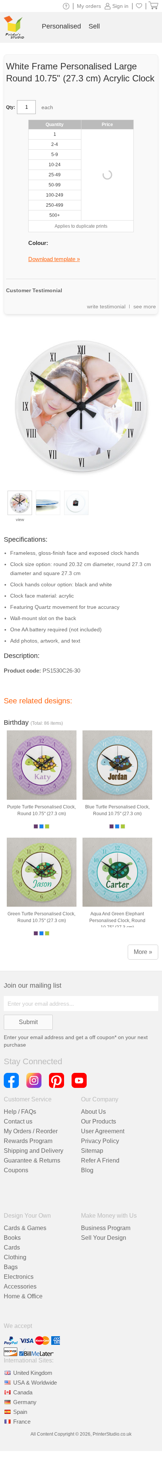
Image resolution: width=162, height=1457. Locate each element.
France (22, 1421)
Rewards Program (28, 1141)
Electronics (19, 1277)
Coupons (16, 1170)
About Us (93, 1112)
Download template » (54, 259)
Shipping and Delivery (33, 1151)
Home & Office (23, 1296)
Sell (94, 26)
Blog (87, 1170)
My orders (89, 6)
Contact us (18, 1121)
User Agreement (102, 1131)
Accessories (20, 1286)
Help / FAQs (20, 1112)
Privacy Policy (100, 1141)
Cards (12, 1247)
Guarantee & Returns (32, 1160)
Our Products (98, 1121)
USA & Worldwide (35, 1382)
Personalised (61, 26)
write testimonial (106, 306)
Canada (22, 1392)
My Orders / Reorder (31, 1131)
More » (143, 952)
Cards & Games (25, 1228)
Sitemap (92, 1151)
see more (144, 306)
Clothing (15, 1257)
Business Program (105, 1228)
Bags (11, 1267)
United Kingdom (32, 1373)
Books (12, 1238)
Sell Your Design (103, 1238)
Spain (20, 1412)
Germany (25, 1402)
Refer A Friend (100, 1160)
